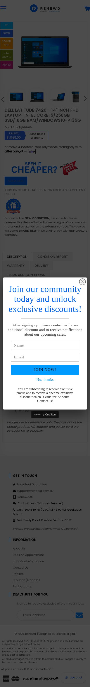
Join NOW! (45, 369)
